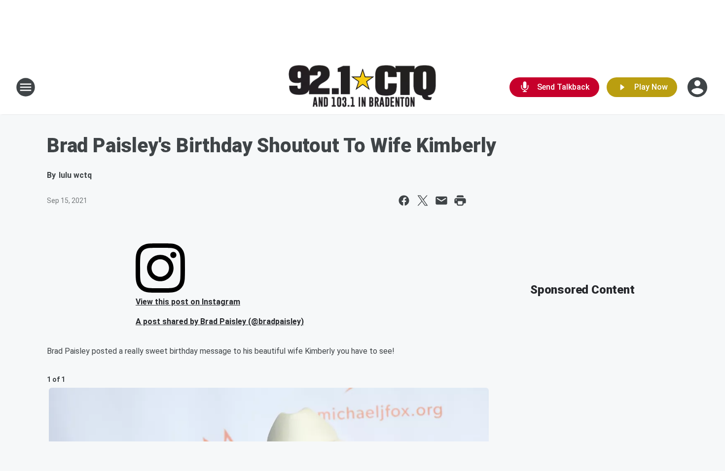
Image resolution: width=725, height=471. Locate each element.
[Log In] (698, 87)
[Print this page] (460, 200)
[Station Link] (362, 87)
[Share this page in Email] (441, 200)
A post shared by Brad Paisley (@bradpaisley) (220, 321)
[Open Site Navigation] (26, 87)
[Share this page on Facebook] (404, 200)
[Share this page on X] (423, 200)
